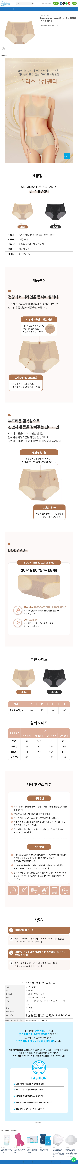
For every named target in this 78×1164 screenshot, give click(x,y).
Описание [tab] (4, 55)
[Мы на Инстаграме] (61, 3)
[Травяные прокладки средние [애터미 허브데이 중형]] (32, 1140)
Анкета (56, 9)
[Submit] (32, 3)
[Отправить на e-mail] (63, 3)
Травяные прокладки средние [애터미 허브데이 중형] (32, 1151)
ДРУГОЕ (48, 15)
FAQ (60, 9)
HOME (2, 9)
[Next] (77, 1146)
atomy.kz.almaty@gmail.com (58, 1162)
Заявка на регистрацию (45, 9)
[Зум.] (3, 48)
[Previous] (1, 1146)
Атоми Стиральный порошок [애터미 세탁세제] (6, 1151)
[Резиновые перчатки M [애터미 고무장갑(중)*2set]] (19, 1140)
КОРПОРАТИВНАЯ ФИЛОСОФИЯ (22, 9)
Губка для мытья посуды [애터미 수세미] (45, 1150)
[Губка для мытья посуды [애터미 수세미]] (45, 1140)
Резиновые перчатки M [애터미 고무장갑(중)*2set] (19, 1151)
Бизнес (34, 9)
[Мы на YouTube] (69, 3)
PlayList (65, 9)
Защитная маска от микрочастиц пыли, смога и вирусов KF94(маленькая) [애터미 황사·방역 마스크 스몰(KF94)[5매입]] (71, 1153)
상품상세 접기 (39, 1122)
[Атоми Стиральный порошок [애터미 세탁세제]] (6, 1140)
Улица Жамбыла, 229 (18, 1162)
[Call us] (66, 3)
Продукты (9, 9)
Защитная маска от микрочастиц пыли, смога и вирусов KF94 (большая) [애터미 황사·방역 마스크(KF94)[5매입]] (58, 1153)
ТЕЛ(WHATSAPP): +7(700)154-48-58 (42, 1162)
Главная (42, 15)
